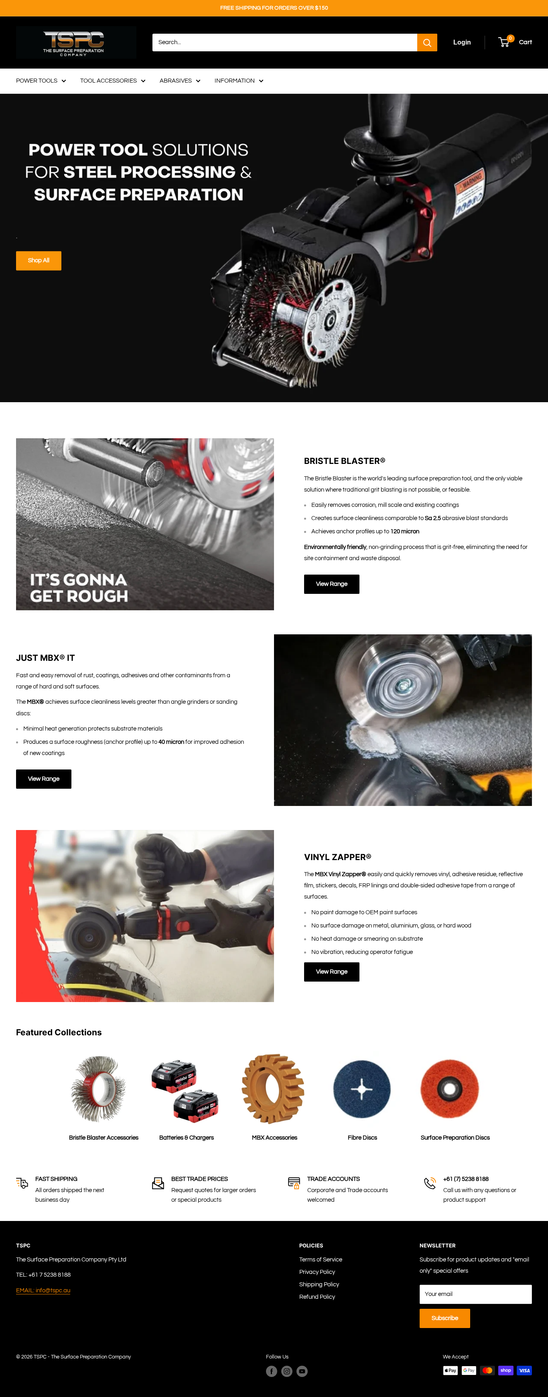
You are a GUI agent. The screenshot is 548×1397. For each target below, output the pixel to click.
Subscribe (445, 1318)
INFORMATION (235, 81)
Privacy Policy (317, 1272)
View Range (331, 584)
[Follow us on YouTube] (302, 1371)
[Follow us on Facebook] (271, 1371)
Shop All (38, 261)
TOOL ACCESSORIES (108, 81)
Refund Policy (317, 1297)
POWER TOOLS (36, 81)
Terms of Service (320, 1260)
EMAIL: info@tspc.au (43, 1291)
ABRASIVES (176, 81)
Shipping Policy (319, 1285)
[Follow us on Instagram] (286, 1371)
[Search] (427, 42)
